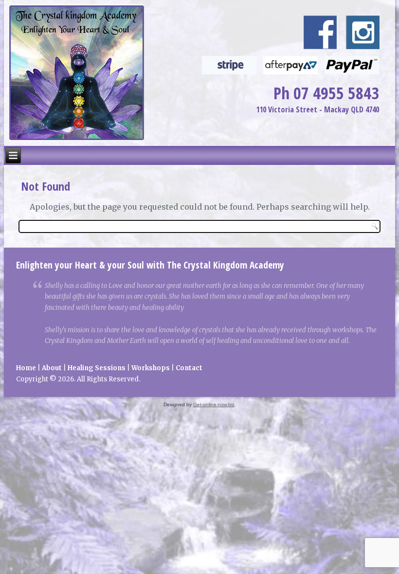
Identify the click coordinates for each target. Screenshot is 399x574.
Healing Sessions (97, 368)
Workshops (150, 368)
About (52, 368)
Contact (189, 368)
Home (26, 368)
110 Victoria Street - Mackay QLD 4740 (317, 109)
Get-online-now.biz (214, 404)
